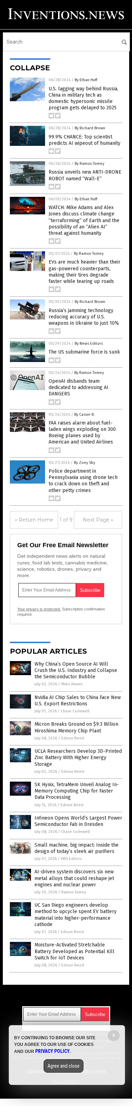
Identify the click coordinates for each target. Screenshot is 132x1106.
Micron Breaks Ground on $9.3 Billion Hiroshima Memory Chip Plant (76, 727)
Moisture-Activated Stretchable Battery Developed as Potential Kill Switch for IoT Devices (74, 951)
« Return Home (34, 520)
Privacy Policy (52, 1051)
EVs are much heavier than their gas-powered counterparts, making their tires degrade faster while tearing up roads (84, 271)
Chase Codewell (75, 711)
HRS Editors (71, 858)
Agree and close (64, 1066)
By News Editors (89, 343)
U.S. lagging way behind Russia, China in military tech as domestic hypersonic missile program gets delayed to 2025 (83, 98)
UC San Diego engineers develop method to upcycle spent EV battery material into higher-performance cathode (75, 914)
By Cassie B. (84, 414)
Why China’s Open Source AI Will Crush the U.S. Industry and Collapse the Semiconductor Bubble (75, 670)
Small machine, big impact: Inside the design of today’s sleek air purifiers (76, 848)
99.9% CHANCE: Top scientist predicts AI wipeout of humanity (84, 140)
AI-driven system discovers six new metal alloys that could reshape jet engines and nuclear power (74, 878)
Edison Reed (72, 738)
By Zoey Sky (84, 462)
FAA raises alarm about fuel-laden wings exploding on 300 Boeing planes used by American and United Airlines (82, 432)
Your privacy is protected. (39, 609)
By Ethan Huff (86, 80)
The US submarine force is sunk (84, 352)
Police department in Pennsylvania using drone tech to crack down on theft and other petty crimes (83, 480)
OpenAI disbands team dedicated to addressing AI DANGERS (78, 387)
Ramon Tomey (73, 892)
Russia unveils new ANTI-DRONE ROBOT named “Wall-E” (85, 175)
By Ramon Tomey (89, 163)
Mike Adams (72, 684)
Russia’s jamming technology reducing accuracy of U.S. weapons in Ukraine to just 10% (84, 317)
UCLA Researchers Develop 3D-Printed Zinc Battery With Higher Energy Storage (78, 757)
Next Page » (98, 520)
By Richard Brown (90, 128)
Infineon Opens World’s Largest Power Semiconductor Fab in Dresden (78, 821)
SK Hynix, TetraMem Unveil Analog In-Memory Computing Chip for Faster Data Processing (76, 791)
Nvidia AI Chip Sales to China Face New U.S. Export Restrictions (77, 700)
